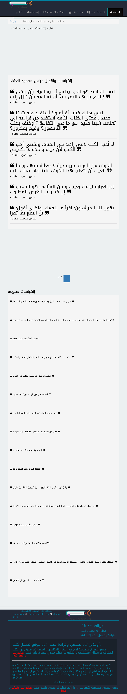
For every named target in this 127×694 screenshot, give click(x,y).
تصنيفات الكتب (97, 12)
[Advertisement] (63, 53)
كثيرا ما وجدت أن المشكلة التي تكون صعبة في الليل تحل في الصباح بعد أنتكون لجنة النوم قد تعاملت (62, 320)
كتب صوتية (77, 12)
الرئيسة (116, 12)
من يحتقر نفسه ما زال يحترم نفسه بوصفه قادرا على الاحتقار (42, 301)
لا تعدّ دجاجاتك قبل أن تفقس (27, 580)
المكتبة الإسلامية (55, 12)
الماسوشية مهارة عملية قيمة (27, 450)
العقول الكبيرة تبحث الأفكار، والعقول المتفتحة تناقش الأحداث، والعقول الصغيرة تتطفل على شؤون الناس (63, 562)
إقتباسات (34, 12)
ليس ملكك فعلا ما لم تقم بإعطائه (29, 543)
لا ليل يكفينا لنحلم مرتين (25, 525)
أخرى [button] (18, 12)
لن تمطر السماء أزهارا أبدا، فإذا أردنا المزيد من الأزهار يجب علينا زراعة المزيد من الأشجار (54, 506)
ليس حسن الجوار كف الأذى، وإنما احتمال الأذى (35, 413)
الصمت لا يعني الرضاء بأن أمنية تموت (30, 394)
